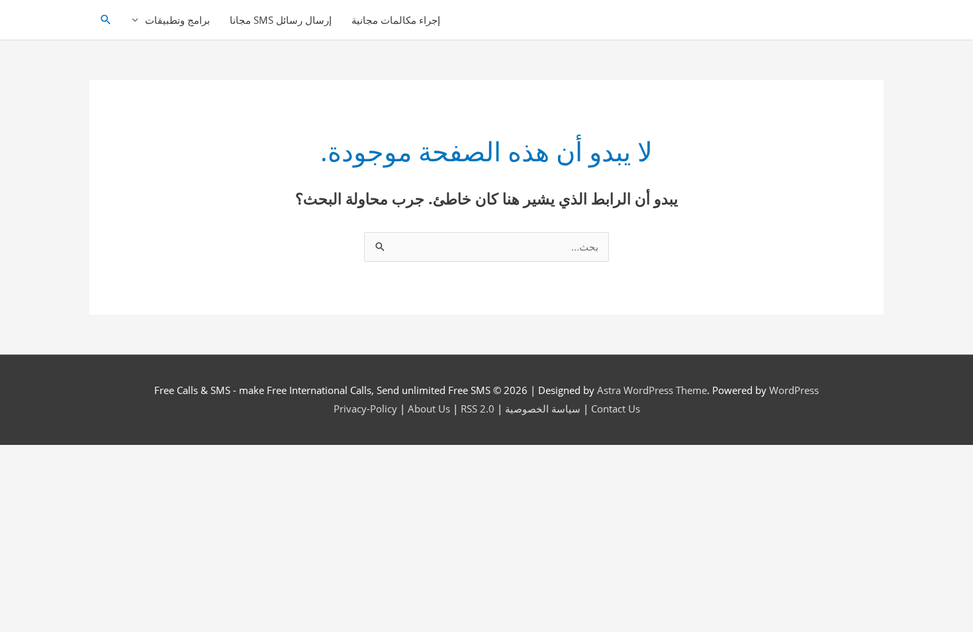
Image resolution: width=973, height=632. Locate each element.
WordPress (794, 390)
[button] (106, 19)
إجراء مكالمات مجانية (395, 19)
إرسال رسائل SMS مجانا (281, 19)
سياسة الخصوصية (542, 408)
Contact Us (615, 408)
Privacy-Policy (365, 408)
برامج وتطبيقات (177, 19)
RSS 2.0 (477, 408)
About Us (429, 408)
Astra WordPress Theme (652, 390)
